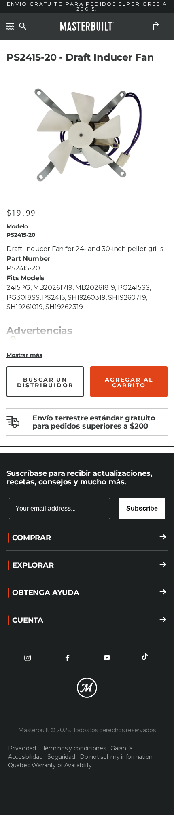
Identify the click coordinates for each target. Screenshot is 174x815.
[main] (87, 226)
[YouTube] (107, 658)
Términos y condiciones (75, 748)
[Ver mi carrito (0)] (156, 26)
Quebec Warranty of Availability (49, 765)
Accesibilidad (26, 756)
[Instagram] (27, 658)
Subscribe (142, 508)
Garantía (121, 748)
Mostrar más (24, 355)
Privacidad (23, 748)
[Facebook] (67, 658)
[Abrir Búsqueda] (23, 26)
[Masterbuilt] (87, 26)
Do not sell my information (116, 756)
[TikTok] (146, 658)
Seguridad (61, 756)
